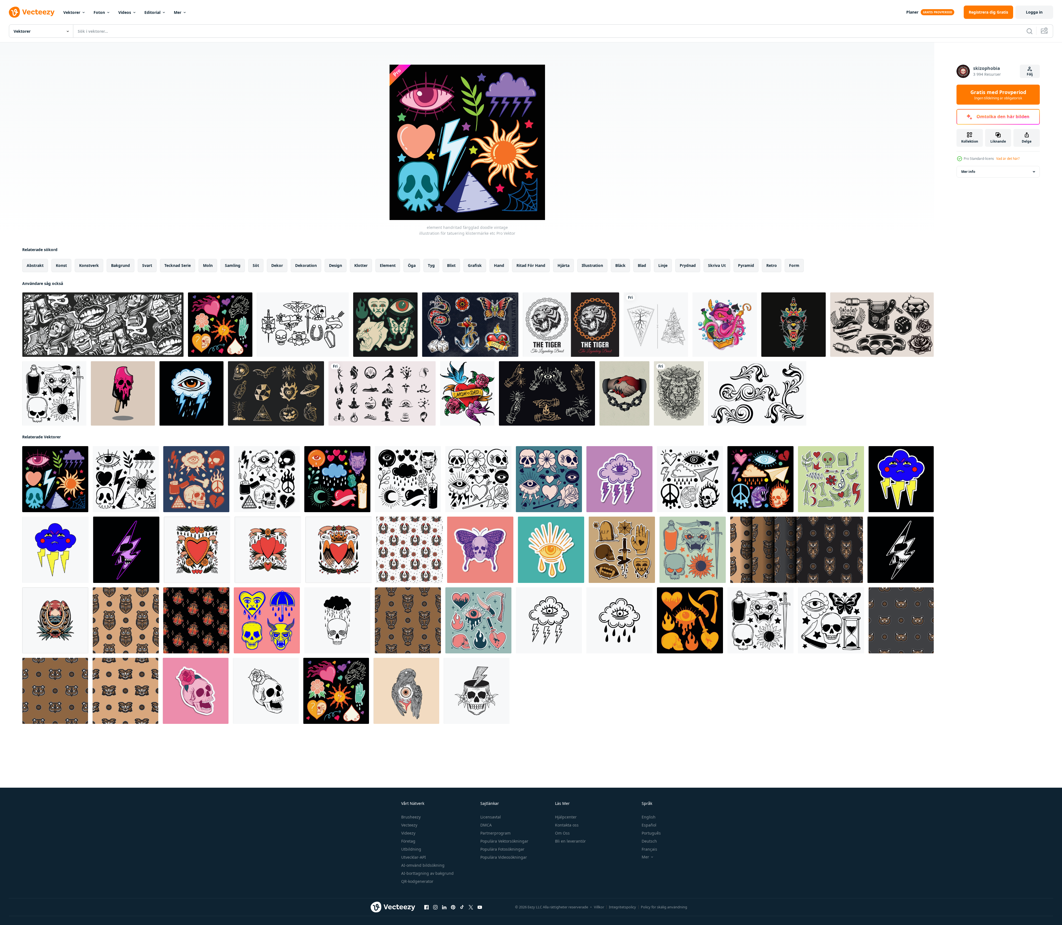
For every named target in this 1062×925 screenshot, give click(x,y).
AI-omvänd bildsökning (423, 865)
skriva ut (717, 265)
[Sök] (1029, 31)
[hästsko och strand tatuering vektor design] (55, 620)
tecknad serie (177, 265)
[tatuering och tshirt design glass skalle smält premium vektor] (123, 393)
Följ (1030, 74)
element (388, 265)
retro (771, 265)
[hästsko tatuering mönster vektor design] (409, 550)
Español (649, 825)
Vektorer (71, 12)
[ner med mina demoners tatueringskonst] (624, 393)
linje (662, 265)
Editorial (152, 12)
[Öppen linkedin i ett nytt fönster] (444, 907)
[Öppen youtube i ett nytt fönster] (480, 907)
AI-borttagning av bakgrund (427, 873)
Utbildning (411, 849)
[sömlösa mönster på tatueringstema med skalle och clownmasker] (103, 324)
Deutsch (649, 841)
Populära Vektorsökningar (504, 841)
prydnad (688, 265)
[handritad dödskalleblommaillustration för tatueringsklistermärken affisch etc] (196, 691)
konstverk (89, 265)
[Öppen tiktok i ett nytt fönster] (462, 907)
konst (61, 265)
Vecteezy (409, 825)
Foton (99, 12)
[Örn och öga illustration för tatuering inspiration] (406, 691)
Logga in (1034, 12)
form (794, 265)
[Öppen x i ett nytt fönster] (471, 907)
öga (412, 265)
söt (256, 265)
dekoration (306, 265)
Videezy (408, 833)
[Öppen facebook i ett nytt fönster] (426, 907)
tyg (431, 265)
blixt (451, 265)
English (649, 817)
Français (649, 849)
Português (651, 833)
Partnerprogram (495, 833)
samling (232, 265)
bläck (620, 265)
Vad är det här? (1008, 158)
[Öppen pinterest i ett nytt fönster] (453, 907)
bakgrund (120, 265)
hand (499, 265)
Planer (912, 12)
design (335, 265)
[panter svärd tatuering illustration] (793, 324)
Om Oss (562, 833)
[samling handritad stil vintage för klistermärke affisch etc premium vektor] (690, 620)
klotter (361, 265)
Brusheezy (411, 817)
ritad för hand (530, 265)
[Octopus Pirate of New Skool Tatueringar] (724, 324)
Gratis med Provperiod (998, 94)
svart (147, 265)
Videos (124, 12)
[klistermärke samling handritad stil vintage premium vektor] (622, 550)
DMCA (486, 825)
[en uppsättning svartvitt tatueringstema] (882, 324)
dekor (277, 265)
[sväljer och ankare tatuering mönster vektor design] (196, 620)
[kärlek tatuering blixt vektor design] (197, 550)
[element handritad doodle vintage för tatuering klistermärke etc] (385, 324)
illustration (592, 265)
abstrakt (35, 265)
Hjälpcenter (566, 817)
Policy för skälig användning (664, 906)
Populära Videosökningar (503, 857)
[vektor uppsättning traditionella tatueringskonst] (470, 324)
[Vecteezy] (31, 12)
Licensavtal (490, 817)
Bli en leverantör (570, 841)
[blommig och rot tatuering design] (656, 324)
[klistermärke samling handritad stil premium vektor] (478, 620)
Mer (177, 12)
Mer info (968, 171)
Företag (408, 841)
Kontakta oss (567, 825)
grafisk (475, 265)
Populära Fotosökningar (502, 849)
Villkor (599, 906)
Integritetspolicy (622, 906)
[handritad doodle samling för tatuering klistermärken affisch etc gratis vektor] (831, 479)
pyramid (746, 265)
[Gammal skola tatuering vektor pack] (303, 324)
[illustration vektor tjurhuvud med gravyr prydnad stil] (679, 393)
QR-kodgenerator (417, 881)
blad (642, 265)
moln (208, 265)
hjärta (563, 265)
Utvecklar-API (413, 857)
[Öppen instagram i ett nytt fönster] (435, 907)
